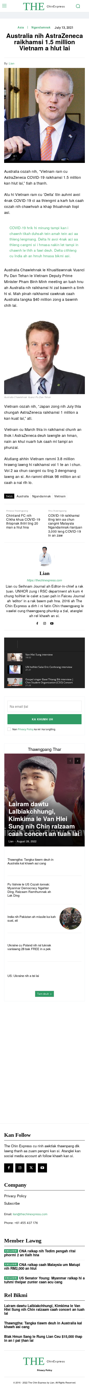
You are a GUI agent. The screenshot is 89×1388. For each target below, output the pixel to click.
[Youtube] (51, 622)
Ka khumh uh (42, 719)
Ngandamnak (40, 27)
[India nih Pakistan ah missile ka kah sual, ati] (70, 918)
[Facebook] (52, 63)
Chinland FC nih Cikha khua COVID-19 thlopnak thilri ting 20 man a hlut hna (23, 521)
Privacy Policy (26, 729)
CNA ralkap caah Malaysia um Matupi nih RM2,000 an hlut (42, 1266)
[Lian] (44, 557)
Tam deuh (43, 994)
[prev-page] (70, 761)
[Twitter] (61, 63)
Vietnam (60, 496)
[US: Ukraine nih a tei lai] (70, 976)
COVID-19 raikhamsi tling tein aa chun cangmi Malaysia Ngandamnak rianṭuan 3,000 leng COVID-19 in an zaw (65, 525)
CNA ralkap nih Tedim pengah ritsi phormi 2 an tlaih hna (40, 1252)
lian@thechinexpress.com (30, 1214)
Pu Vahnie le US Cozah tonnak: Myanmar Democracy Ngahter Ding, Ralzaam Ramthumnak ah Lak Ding (29, 889)
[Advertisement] (44, 1054)
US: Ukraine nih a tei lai (23, 975)
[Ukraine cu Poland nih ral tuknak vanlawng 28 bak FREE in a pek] (70, 947)
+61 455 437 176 (26, 1222)
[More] (80, 63)
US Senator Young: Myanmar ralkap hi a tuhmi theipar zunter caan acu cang (44, 1279)
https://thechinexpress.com (44, 580)
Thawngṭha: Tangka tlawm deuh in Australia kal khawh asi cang (30, 861)
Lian (11, 63)
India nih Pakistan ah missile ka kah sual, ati (31, 918)
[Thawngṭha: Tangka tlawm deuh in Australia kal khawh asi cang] (70, 861)
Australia (23, 496)
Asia (21, 27)
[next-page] (78, 761)
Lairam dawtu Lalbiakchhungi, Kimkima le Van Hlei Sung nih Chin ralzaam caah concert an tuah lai (43, 818)
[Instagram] (44, 622)
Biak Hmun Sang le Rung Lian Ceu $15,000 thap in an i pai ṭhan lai (43, 1338)
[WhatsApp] (71, 63)
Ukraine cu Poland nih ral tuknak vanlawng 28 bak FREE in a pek (29, 947)
